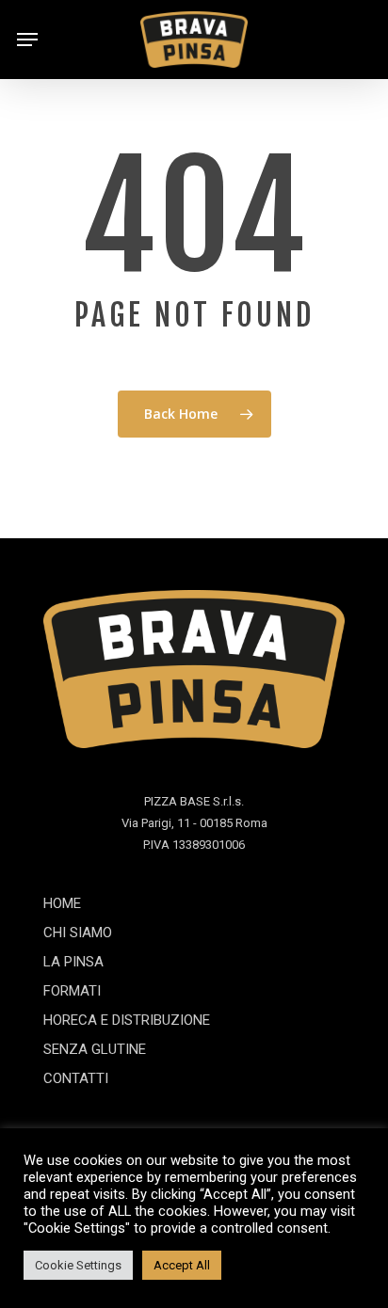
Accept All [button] (182, 1265)
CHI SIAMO (77, 932)
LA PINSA (73, 961)
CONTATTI (75, 1078)
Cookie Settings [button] (78, 1265)
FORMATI (72, 990)
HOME (62, 903)
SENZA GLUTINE (94, 1049)
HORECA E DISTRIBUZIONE (126, 1020)
